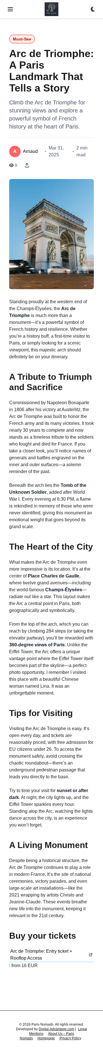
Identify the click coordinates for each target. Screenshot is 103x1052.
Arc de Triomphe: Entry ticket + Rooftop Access (41, 954)
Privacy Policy (70, 1038)
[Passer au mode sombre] (92, 9)
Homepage (46, 1038)
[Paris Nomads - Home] (51, 9)
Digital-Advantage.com (56, 1029)
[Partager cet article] (27, 165)
